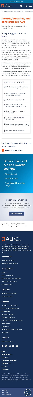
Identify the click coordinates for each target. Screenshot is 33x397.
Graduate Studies (7, 284)
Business (4, 272)
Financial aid (11, 174)
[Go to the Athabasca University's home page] (7, 6)
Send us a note (16, 213)
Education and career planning (10, 308)
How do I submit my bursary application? (15, 112)
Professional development (9, 263)
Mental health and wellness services (12, 320)
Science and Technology (9, 281)
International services (8, 317)
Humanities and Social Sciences (11, 278)
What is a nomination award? (15, 130)
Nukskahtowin (6, 326)
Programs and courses (8, 260)
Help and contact (7, 341)
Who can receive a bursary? (15, 82)
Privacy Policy (5, 392)
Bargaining (4, 390)
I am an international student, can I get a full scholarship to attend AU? (17, 125)
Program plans (6, 323)
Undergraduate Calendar (9, 293)
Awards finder (11, 178)
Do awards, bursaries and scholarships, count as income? (16, 105)
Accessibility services (7, 314)
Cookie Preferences (6, 394)
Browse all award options (13, 150)
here (28, 75)
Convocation (5, 332)
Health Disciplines (7, 275)
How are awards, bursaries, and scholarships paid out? (16, 94)
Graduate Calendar (7, 296)
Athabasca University (9, 11)
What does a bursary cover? (15, 100)
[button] (21, 6)
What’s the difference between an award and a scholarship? (17, 88)
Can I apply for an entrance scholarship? (15, 118)
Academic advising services (9, 305)
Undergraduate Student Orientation (12, 329)
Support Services (19, 11)
